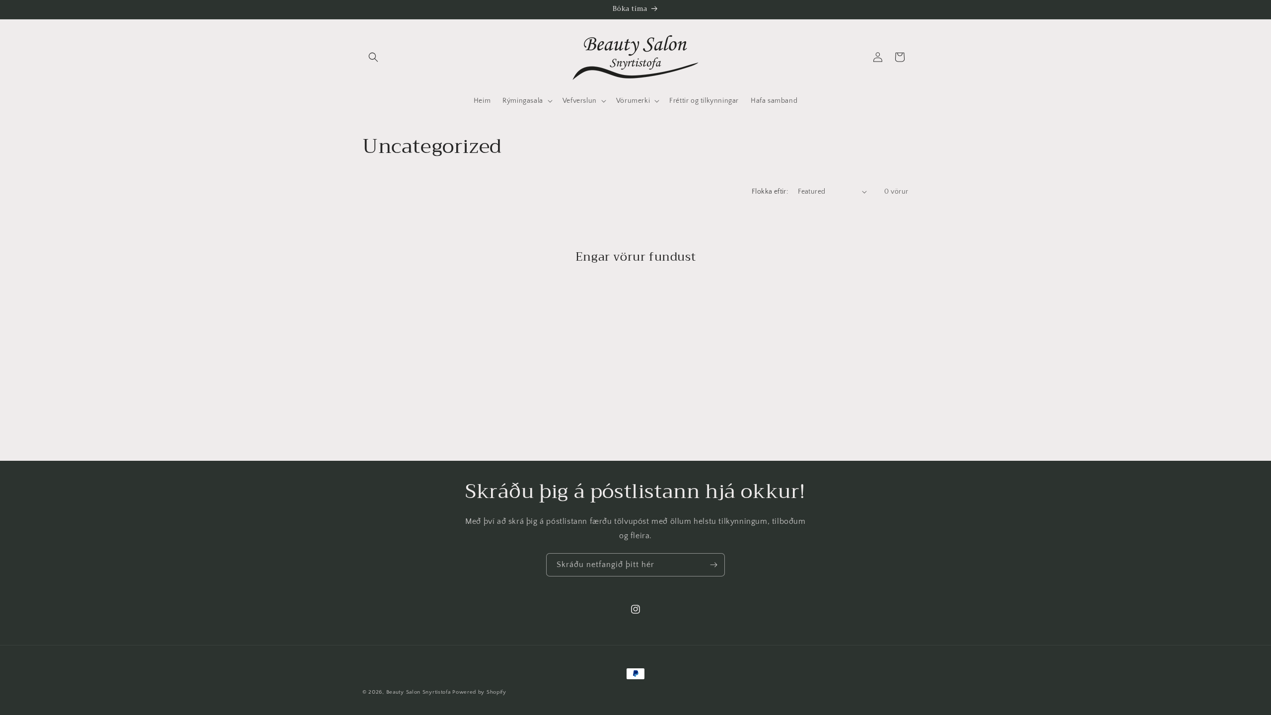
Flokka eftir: (770, 192)
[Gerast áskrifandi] (713, 564)
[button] (373, 57)
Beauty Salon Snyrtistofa (418, 692)
